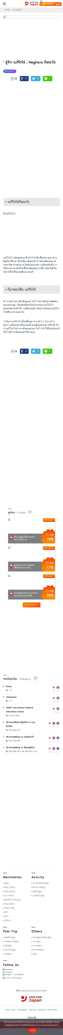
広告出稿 (32, 1017)
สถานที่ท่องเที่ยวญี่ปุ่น (41, 883)
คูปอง (58, 4)
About (13, 1010)
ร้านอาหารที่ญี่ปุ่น (39, 887)
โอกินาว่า (8, 920)
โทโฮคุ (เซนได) (10, 908)
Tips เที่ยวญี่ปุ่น (10, 950)
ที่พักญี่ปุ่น (8, 945)
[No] (59, 1026)
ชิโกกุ (6, 912)
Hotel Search (22, 1010)
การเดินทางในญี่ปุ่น (12, 941)
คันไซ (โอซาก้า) (10, 891)
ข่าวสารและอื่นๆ (38, 950)
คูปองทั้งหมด (32, 605)
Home (7, 1010)
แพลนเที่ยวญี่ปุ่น (39, 895)
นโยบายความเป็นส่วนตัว (49, 1025)
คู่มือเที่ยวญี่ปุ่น (10, 937)
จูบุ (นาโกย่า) (9, 895)
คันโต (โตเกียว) (10, 887)
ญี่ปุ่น (7, 883)
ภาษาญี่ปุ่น (37, 941)
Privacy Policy (52, 1010)
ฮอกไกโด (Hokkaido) (13, 899)
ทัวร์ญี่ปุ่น (8, 954)
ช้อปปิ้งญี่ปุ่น (37, 891)
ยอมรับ (32, 1030)
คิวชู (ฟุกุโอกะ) (10, 904)
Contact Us (42, 1010)
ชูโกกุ (6, 916)
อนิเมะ (35, 954)
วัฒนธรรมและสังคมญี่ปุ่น (42, 937)
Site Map (32, 1010)
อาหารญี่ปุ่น (37, 945)
